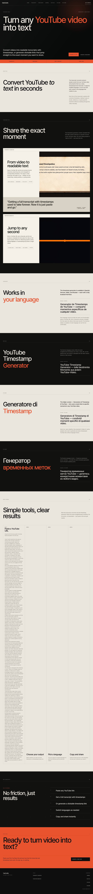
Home (28, 2)
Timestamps (40, 2)
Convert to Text (73, 54)
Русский (64, 2)
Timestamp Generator (37, 878)
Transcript (33, 2)
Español (47, 2)
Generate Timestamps (85, 54)
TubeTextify (5, 2)
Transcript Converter (37, 875)
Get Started (88, 2)
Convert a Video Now (77, 859)
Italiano (58, 2)
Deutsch (53, 2)
